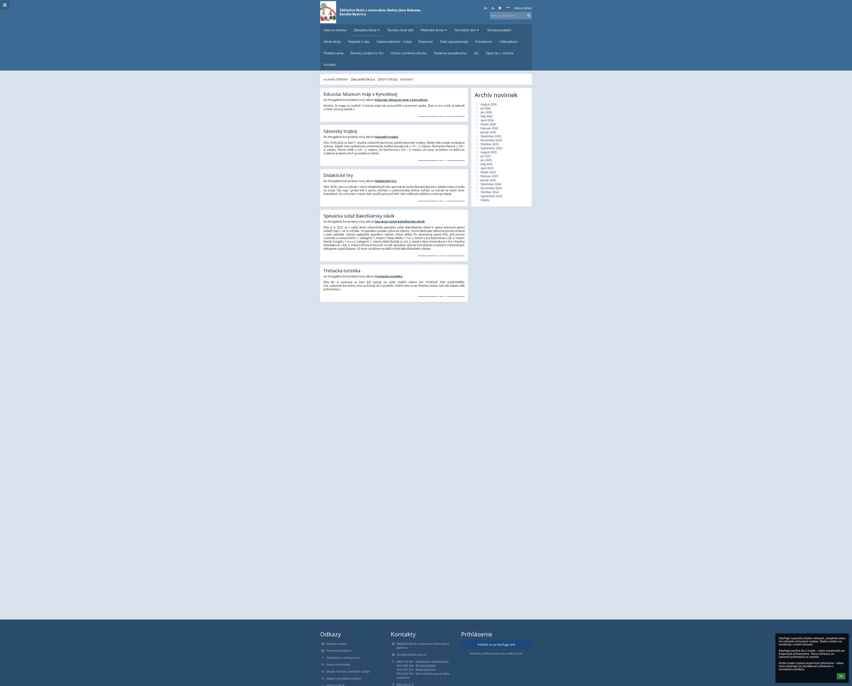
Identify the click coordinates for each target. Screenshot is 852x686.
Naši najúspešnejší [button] (454, 41)
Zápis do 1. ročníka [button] (499, 53)
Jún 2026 (486, 112)
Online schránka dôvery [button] (409, 53)
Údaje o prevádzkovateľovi (343, 678)
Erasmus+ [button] (426, 41)
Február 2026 (489, 128)
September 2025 (491, 148)
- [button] (494, 8)
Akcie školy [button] (332, 41)
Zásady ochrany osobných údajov (348, 671)
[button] (499, 8)
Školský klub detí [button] (401, 30)
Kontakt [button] (330, 65)
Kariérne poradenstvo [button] (450, 53)
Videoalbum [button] (508, 41)
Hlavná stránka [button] (335, 30)
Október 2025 (490, 144)
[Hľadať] (528, 15)
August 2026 (489, 104)
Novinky (406, 79)
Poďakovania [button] (333, 53)
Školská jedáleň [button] (499, 30)
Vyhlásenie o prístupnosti (343, 658)
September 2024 (491, 196)
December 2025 (491, 136)
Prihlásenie (523, 8)
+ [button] (487, 8)
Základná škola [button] (364, 30)
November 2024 (491, 188)
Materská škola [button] (432, 30)
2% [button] (476, 53)
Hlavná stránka (335, 79)
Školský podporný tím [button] (367, 53)
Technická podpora (338, 651)
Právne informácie (338, 664)
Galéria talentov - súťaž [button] (394, 41)
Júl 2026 (486, 108)
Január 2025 (488, 180)
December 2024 (491, 184)
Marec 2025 (488, 172)
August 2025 (489, 152)
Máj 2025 (486, 164)
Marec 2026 (488, 124)
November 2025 (491, 140)
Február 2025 (489, 176)
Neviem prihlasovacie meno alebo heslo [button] (496, 653)
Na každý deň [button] (465, 30)
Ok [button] (841, 676)
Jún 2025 (486, 160)
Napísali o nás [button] (358, 41)
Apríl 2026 (487, 120)
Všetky (485, 200)
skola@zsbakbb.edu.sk (411, 655)
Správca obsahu (336, 644)
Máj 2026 (486, 116)
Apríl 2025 (487, 168)
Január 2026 (488, 132)
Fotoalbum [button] (483, 41)
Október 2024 (490, 192)
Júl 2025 (486, 156)
